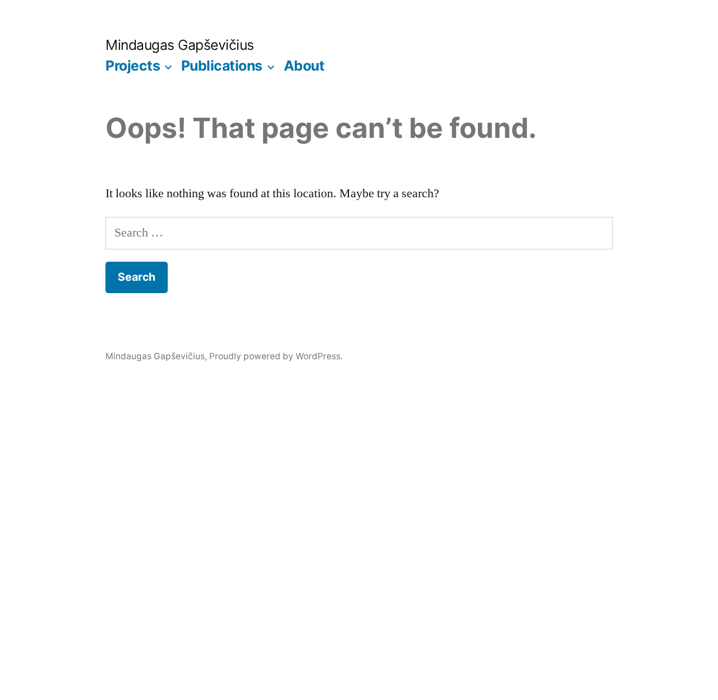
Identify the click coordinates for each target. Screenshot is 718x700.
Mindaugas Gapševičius (179, 44)
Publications (222, 65)
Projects (132, 65)
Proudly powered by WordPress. (276, 356)
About (304, 65)
